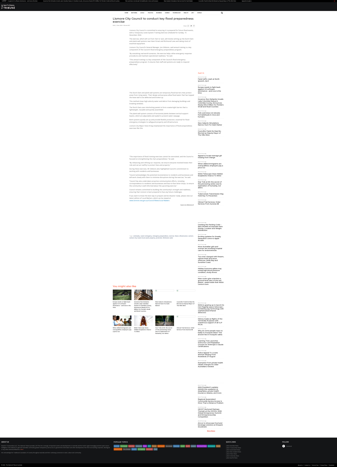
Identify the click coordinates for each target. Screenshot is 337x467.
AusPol (188, 446)
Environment (211, 446)
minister (193, 446)
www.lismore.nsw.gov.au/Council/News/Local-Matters (149, 200)
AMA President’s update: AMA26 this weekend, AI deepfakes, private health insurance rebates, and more (209, 390)
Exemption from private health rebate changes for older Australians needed (210, 365)
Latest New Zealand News (233, 452)
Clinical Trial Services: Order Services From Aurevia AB (209, 203)
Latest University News (232, 456)
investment (149, 449)
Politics (150, 13)
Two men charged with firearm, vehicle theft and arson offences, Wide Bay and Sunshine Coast (211, 259)
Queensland (169, 446)
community (136, 236)
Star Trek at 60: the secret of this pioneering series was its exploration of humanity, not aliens (210, 185)
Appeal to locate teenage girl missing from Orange (236, 1)
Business (159, 13)
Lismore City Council (135, 238)
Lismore (190, 236)
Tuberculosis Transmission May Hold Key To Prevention (211, 195)
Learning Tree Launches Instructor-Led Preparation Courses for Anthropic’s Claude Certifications (210, 344)
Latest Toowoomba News (233, 448)
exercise (171, 236)
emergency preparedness (160, 236)
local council (145, 238)
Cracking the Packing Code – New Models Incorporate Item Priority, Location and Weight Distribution (210, 227)
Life (192, 13)
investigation (141, 449)
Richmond (166, 238)
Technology (177, 13)
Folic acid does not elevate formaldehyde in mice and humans (123, 1)
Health (186, 13)
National (134, 13)
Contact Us (307, 465)
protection (159, 238)
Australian (131, 446)
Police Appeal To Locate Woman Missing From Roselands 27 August (208, 355)
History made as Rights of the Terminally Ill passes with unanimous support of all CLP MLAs (210, 322)
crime (155, 449)
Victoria (154, 446)
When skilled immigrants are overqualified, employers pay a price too (210, 166)
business (134, 449)
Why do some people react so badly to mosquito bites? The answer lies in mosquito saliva (210, 333)
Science (167, 13)
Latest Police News (231, 454)
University (176, 446)
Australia (116, 446)
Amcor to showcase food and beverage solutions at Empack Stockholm (210, 425)
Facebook (289, 446)
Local (142, 13)
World (199, 13)
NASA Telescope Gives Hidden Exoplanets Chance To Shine (210, 175)
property (152, 238)
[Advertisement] (304, 6)
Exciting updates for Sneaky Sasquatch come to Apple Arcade (209, 238)
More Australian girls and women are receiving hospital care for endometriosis (210, 248)
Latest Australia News (232, 446)
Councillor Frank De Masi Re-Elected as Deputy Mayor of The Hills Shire (198, 1)
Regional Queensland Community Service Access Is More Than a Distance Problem (210, 401)
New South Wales (201, 446)
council (142, 236)
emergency (148, 236)
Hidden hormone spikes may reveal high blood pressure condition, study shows (210, 270)
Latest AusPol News (231, 458)
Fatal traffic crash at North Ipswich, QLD (208, 80)
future (177, 236)
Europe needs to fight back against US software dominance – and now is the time (209, 90)
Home (126, 13)
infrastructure (183, 236)
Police (144, 446)
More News (211, 431)
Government (124, 446)
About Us (300, 465)
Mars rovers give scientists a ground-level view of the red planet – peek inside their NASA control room (211, 281)
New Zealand (126, 449)
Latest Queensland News (233, 450)
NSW (149, 446)
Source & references (186, 205)
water (171, 238)
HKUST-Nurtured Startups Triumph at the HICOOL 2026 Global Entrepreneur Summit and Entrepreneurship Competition (210, 413)
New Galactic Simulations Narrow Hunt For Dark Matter (159, 1)
